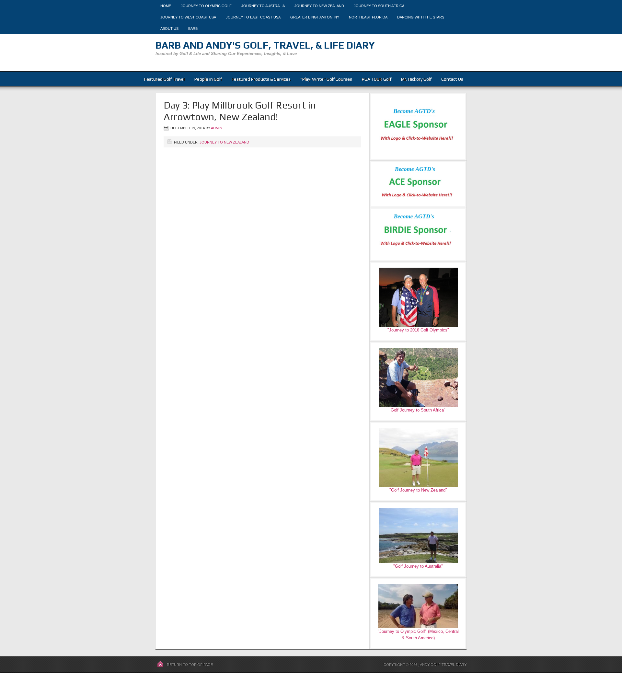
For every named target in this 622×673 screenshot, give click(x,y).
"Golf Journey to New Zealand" (418, 490)
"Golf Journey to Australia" (418, 566)
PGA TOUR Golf (376, 79)
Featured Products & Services (261, 79)
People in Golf (208, 79)
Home (165, 6)
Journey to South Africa (379, 6)
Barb (193, 28)
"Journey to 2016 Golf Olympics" (418, 330)
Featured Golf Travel (164, 79)
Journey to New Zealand (319, 6)
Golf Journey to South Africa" (418, 410)
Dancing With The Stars (420, 17)
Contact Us (452, 79)
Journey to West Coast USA (188, 17)
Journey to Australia (263, 6)
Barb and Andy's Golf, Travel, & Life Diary (265, 45)
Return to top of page (190, 665)
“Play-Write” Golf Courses (326, 79)
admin (216, 128)
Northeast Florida (368, 17)
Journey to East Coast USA (253, 17)
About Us (169, 28)
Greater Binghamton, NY (314, 17)
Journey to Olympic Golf (206, 6)
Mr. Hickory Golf (416, 79)
